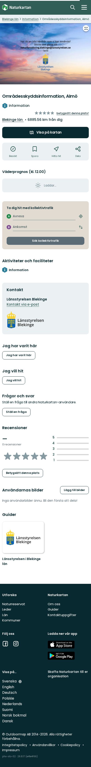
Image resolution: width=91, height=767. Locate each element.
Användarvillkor (44, 745)
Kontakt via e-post (23, 304)
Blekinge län (13, 119)
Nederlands (12, 703)
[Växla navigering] (84, 7)
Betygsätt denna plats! (73, 113)
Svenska (9, 681)
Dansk (7, 721)
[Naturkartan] (16, 7)
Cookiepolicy (71, 745)
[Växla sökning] (72, 7)
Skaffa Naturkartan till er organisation (68, 674)
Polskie (8, 698)
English (8, 687)
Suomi (7, 709)
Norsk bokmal (14, 715)
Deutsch (9, 692)
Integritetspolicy (15, 745)
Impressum (11, 750)
